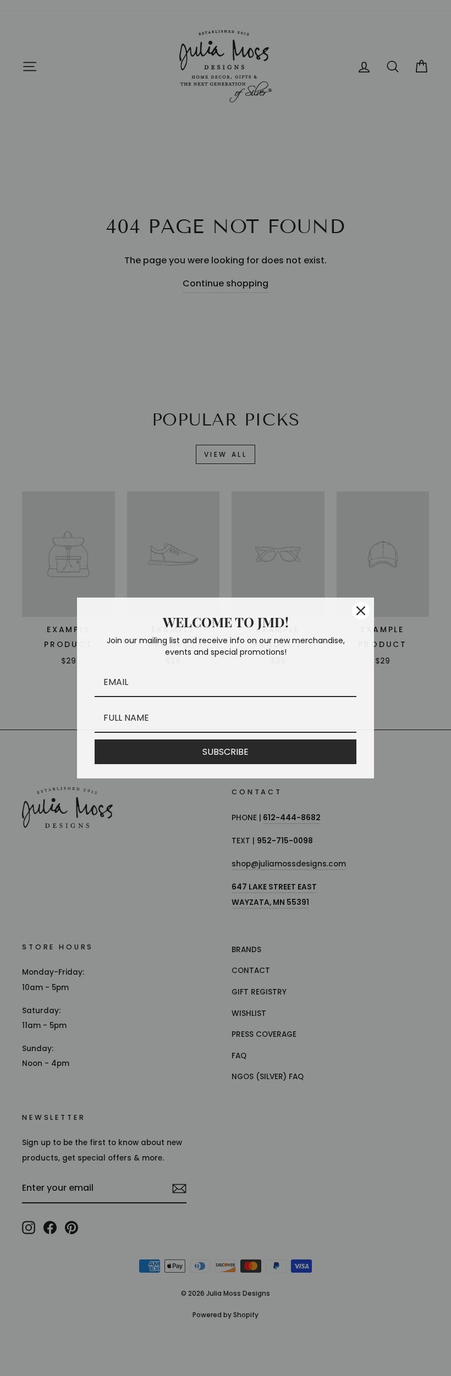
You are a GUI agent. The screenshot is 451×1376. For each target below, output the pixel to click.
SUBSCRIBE (225, 751)
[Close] (361, 611)
